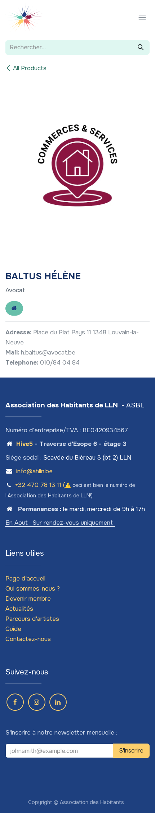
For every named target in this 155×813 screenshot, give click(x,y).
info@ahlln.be (34, 471)
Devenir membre (28, 598)
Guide (13, 629)
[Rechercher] (141, 47)
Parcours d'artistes (32, 619)
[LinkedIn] (58, 702)
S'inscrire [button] (131, 750)
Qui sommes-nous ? (32, 588)
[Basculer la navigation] (142, 17)
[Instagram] (36, 702)
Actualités (19, 609)
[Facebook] (15, 702)
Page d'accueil (25, 578)
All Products (29, 68)
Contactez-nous (28, 639)
